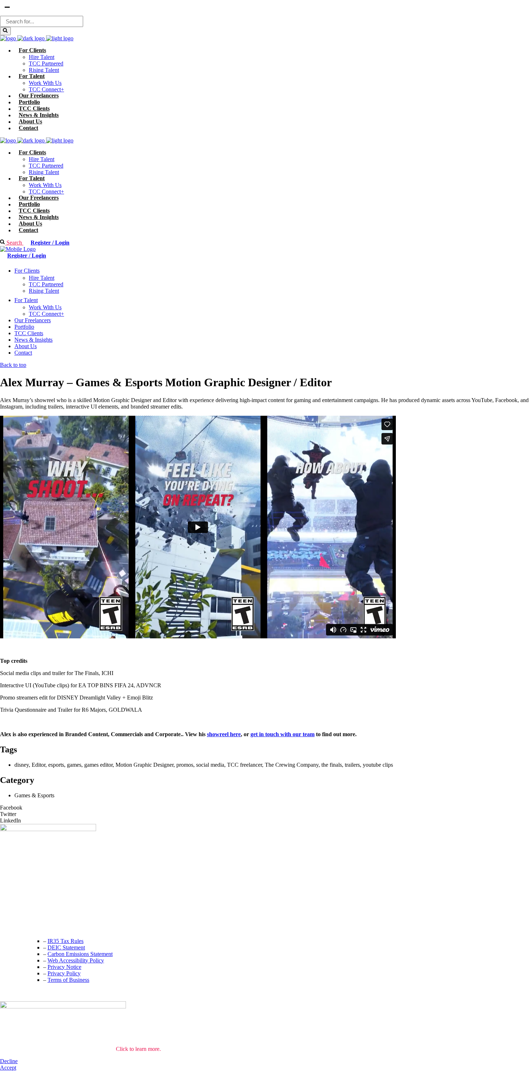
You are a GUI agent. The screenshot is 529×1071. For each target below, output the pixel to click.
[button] (264, 808)
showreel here (224, 734)
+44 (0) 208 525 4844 (25, 912)
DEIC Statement (66, 947)
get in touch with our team (282, 734)
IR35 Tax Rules (65, 941)
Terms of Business (68, 980)
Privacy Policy (64, 973)
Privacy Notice (64, 967)
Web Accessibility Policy (76, 960)
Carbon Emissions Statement (80, 954)
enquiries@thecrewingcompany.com (41, 926)
